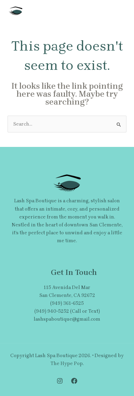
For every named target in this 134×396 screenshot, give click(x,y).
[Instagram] (60, 381)
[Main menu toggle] (118, 11)
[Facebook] (74, 381)
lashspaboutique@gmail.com (67, 319)
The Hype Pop (67, 363)
